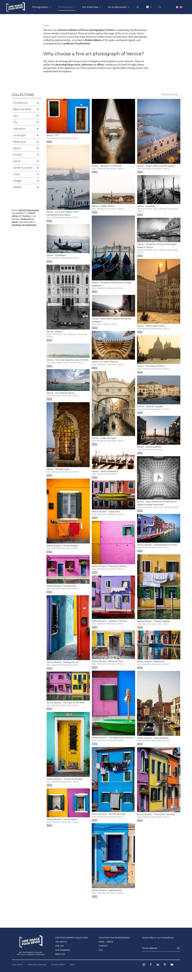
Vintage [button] (17, 180)
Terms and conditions (37, 964)
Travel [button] (16, 174)
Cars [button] (15, 115)
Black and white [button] (22, 109)
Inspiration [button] (19, 128)
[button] (137, 7)
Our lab (59, 945)
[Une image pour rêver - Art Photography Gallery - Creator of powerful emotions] (30, 941)
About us (60, 954)
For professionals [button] (117, 7)
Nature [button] (17, 148)
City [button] (15, 122)
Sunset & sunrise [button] (22, 167)
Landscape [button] (19, 135)
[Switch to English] (181, 7)
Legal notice (17, 964)
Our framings (62, 950)
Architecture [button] (20, 102)
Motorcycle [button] (19, 141)
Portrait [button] (17, 154)
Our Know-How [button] (90, 7)
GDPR (72, 964)
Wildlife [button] (17, 187)
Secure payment (58, 964)
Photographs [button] (65, 7)
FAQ (101, 950)
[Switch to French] (177, 7)
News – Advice (106, 941)
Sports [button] (17, 161)
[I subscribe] (178, 948)
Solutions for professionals (114, 937)
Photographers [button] (40, 7)
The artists (61, 941)
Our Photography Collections (71, 937)
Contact (103, 945)
